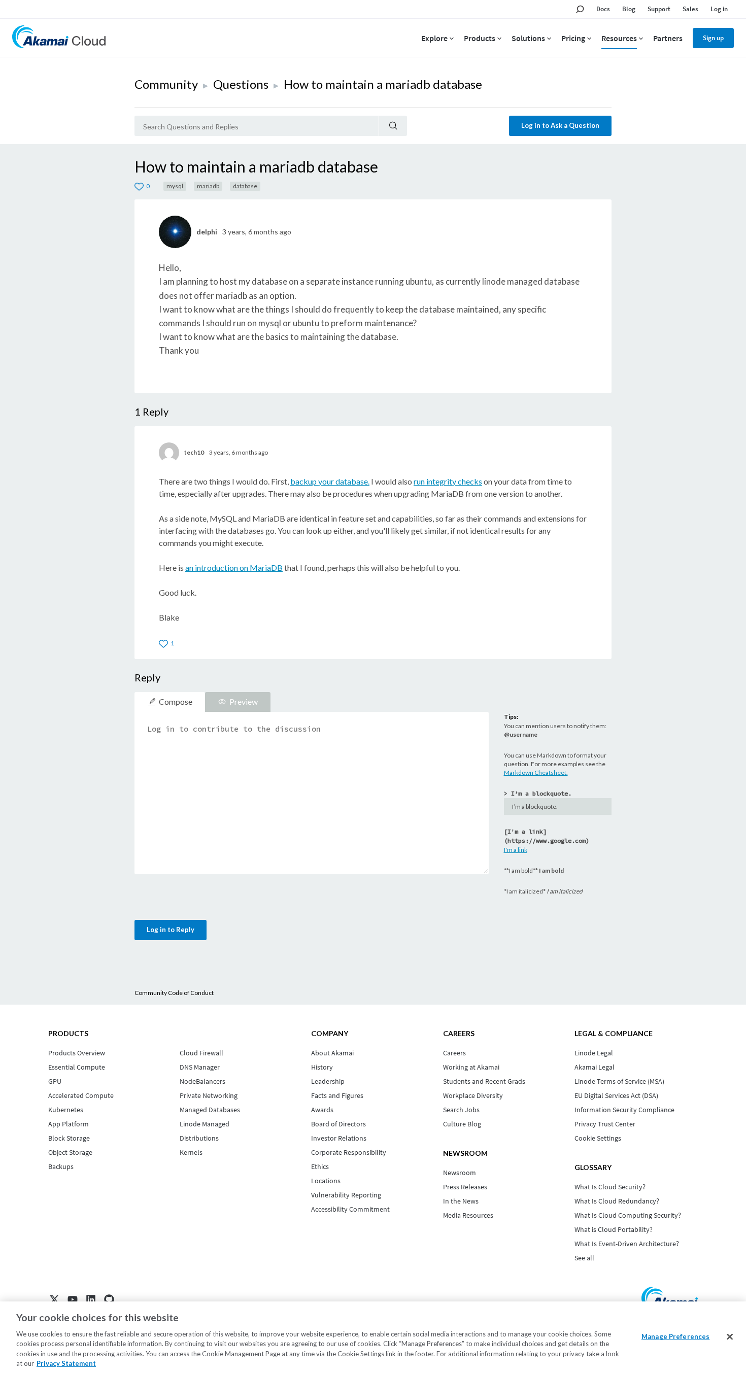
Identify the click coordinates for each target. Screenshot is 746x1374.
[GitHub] (109, 1299)
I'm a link (515, 849)
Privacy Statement (66, 1363)
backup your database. (329, 481)
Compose (175, 701)
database (245, 186)
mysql (174, 186)
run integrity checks (448, 481)
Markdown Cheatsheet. (536, 772)
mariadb (208, 186)
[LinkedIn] (91, 1299)
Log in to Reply (170, 929)
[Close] (730, 1337)
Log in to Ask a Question (560, 125)
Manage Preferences (675, 1336)
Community (166, 84)
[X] (54, 1299)
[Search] (393, 126)
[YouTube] (72, 1299)
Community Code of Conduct (174, 993)
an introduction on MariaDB (234, 567)
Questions (240, 84)
